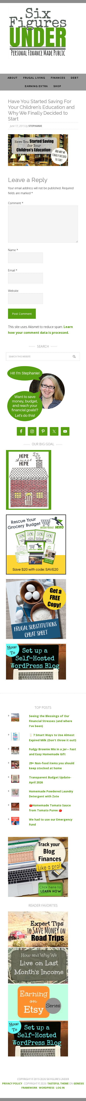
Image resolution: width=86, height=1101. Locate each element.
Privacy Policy (12, 1083)
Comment (15, 203)
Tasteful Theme (58, 1083)
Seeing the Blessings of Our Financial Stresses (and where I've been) (50, 721)
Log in (60, 1087)
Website (13, 291)
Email (12, 270)
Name (13, 250)
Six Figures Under (43, 32)
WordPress (46, 1087)
